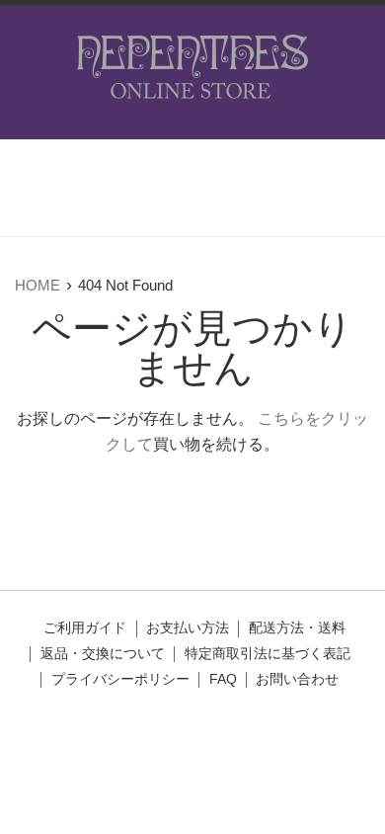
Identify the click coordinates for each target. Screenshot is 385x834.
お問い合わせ (297, 679)
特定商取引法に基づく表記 (267, 653)
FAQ (223, 679)
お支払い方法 (187, 628)
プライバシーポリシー (120, 679)
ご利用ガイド (84, 628)
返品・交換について (102, 653)
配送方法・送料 (297, 628)
